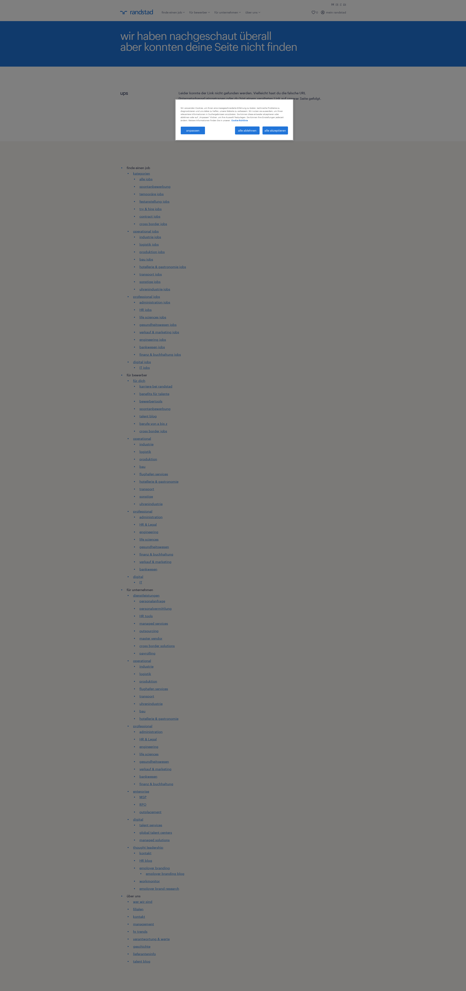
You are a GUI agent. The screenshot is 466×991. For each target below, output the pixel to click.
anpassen (193, 130)
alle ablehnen (247, 130)
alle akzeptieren (275, 130)
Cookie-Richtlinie (239, 120)
